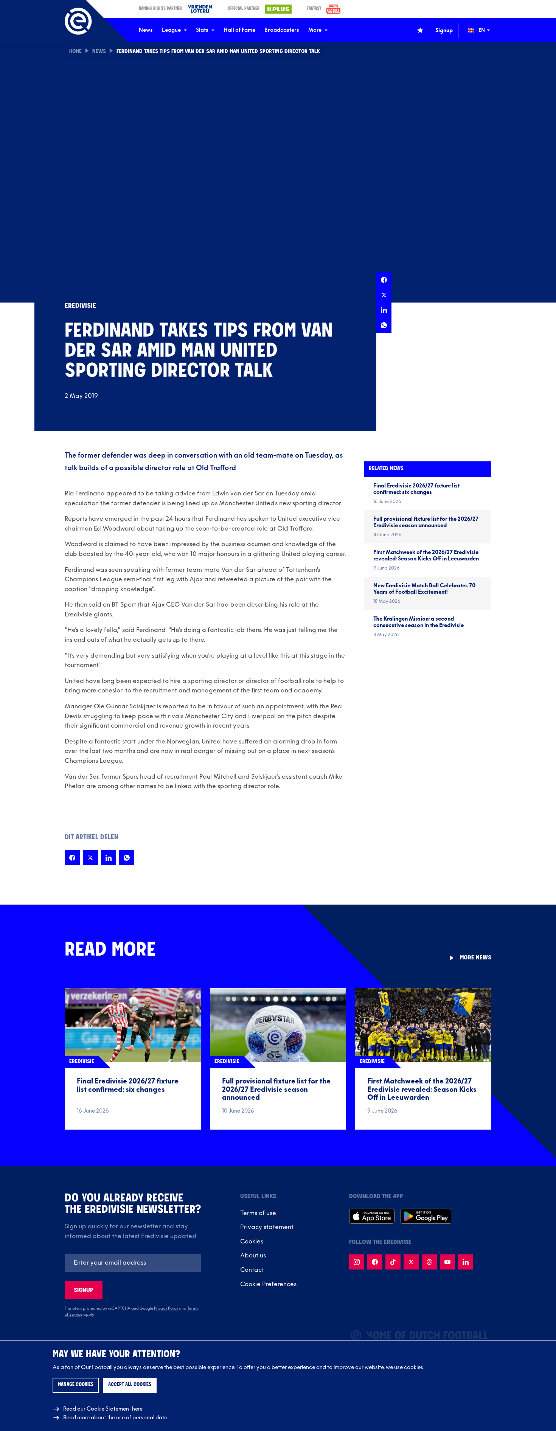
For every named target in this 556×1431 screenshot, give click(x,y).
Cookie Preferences (268, 1284)
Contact (252, 1270)
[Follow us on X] (411, 1262)
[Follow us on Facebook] (374, 1262)
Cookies (251, 1241)
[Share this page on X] (383, 295)
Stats (202, 30)
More (314, 30)
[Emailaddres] (133, 1263)
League (171, 30)
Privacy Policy (166, 1308)
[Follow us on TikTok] (393, 1262)
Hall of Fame (239, 30)
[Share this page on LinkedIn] (383, 310)
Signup (83, 1290)
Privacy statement (267, 1227)
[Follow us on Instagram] (356, 1262)
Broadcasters (281, 30)
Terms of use (258, 1213)
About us (253, 1255)
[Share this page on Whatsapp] (383, 325)
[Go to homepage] (78, 21)
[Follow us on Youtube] (447, 1262)
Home (75, 51)
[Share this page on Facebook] (383, 279)
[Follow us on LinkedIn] (465, 1262)
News (146, 30)
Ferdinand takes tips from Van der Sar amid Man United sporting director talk (218, 51)
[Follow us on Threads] (429, 1262)
